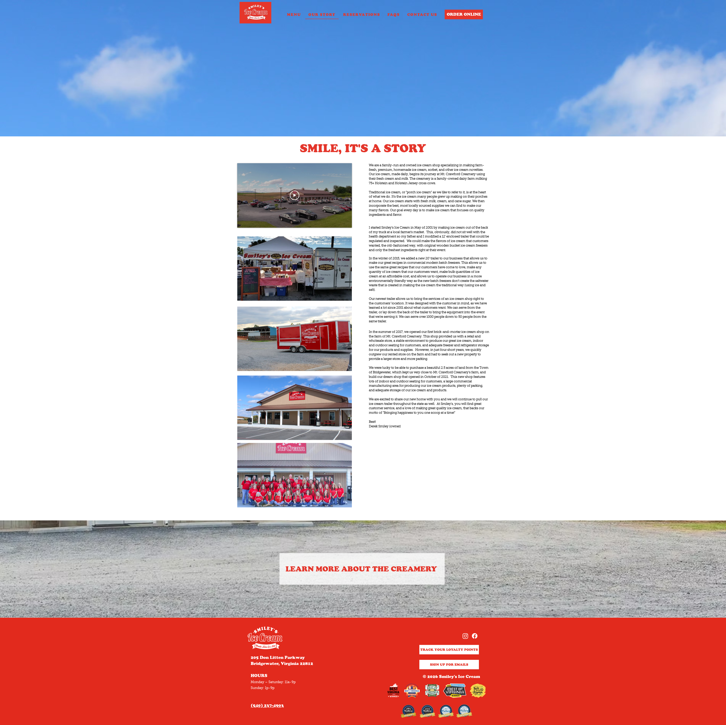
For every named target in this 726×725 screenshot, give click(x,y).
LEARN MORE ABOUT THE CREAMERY (361, 568)
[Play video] (294, 195)
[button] (361, 15)
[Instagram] (465, 636)
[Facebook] (474, 636)
